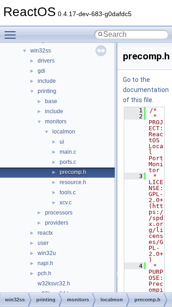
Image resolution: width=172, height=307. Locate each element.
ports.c (68, 162)
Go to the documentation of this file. (146, 90)
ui (62, 142)
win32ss (40, 50)
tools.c (68, 192)
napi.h (45, 263)
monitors (56, 121)
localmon (63, 131)
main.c (68, 152)
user (43, 243)
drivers (46, 61)
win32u (47, 253)
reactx (45, 233)
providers (56, 223)
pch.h (44, 273)
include (47, 81)
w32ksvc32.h (54, 283)
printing (47, 91)
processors (58, 212)
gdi (41, 71)
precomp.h (73, 172)
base (51, 101)
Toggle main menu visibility (12, 34)
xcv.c (66, 202)
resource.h (73, 182)
